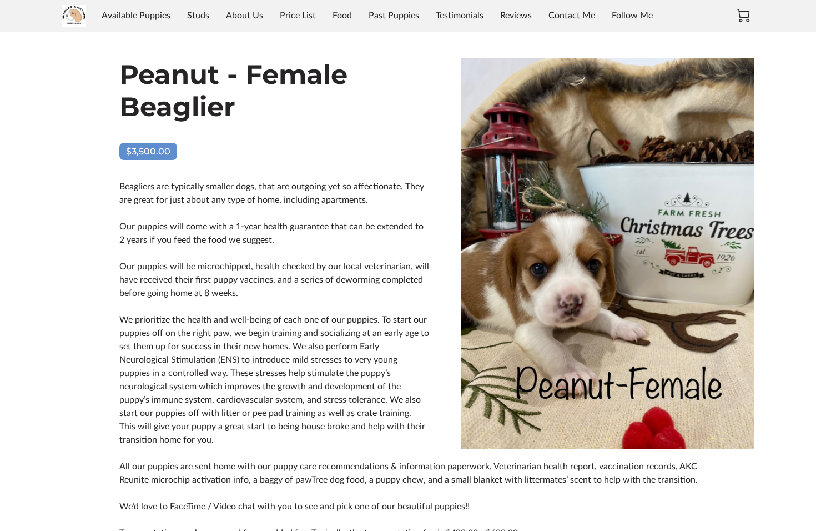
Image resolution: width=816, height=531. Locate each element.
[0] (743, 15)
